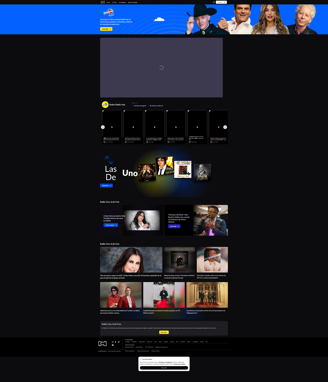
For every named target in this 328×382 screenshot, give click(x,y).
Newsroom (149, 341)
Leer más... (164, 332)
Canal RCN (127, 341)
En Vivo (114, 2)
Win (206, 341)
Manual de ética (139, 347)
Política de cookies (156, 350)
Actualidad (122, 2)
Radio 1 (189, 341)
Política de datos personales (143, 350)
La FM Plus (182, 341)
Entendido (164, 368)
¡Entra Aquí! (110, 225)
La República (195, 341)
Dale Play (105, 186)
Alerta (160, 341)
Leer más (105, 29)
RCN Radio (134, 341)
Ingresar (220, 2)
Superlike (166, 341)
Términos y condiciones (130, 350)
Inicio (108, 2)
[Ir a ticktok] (113, 342)
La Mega (172, 341)
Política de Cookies (179, 364)
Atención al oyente (129, 347)
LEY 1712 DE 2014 (149, 347)
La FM (155, 341)
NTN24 (202, 341)
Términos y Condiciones (165, 362)
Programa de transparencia (161, 347)
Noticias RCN (142, 341)
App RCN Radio (132, 2)
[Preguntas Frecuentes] (214, 2)
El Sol (177, 341)
